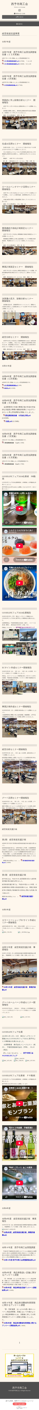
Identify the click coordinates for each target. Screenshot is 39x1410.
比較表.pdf (7, 388)
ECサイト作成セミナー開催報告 (17, 668)
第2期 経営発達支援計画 (14, 840)
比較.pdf (9, 421)
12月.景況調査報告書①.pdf (11, 61)
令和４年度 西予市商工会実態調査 (18, 1247)
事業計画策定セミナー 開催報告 (17, 267)
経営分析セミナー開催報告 (14, 749)
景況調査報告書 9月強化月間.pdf (18, 415)
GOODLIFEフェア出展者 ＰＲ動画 (18, 1075)
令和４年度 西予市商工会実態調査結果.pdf (20, 1260)
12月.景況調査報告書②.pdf (11, 64)
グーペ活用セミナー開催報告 (15, 798)
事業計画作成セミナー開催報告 (16, 707)
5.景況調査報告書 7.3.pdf (11, 443)
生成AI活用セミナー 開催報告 (16, 144)
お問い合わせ (19, 17)
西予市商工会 (19, 4)
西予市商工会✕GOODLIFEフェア (25, 627)
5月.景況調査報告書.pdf (10, 85)
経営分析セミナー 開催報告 (15, 337)
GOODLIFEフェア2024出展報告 (16, 613)
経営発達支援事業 (11, 34)
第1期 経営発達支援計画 (14, 875)
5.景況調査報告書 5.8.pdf (11, 464)
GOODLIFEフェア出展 (12, 1032)
